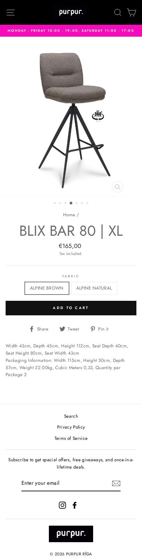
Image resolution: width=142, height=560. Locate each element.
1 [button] (55, 203)
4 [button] (71, 203)
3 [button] (66, 203)
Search (71, 416)
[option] (71, 30)
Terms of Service (71, 438)
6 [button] (82, 203)
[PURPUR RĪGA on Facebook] (74, 505)
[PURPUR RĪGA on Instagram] (62, 505)
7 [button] (87, 203)
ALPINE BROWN (47, 288)
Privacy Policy (71, 427)
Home (69, 214)
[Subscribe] (116, 483)
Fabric (70, 276)
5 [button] (77, 203)
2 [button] (60, 203)
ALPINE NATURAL (94, 288)
